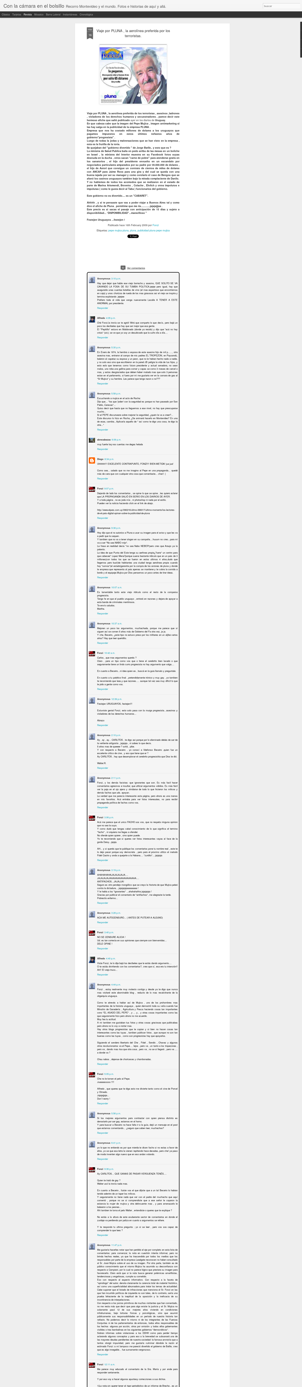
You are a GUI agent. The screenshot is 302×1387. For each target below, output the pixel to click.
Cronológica (86, 14)
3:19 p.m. (116, 869)
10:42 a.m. (109, 652)
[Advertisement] (198, 82)
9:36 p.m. (116, 527)
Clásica (6, 14)
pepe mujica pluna (118, 230)
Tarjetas (16, 14)
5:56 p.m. (116, 1113)
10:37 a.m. (116, 623)
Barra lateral (53, 14)
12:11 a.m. (109, 1364)
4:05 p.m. (110, 317)
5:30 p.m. (116, 347)
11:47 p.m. (116, 1244)
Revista (28, 14)
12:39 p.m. (116, 698)
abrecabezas (103, 439)
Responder (102, 307)
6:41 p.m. (116, 1142)
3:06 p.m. (109, 817)
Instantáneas (70, 14)
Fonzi (156, 225)
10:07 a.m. (116, 587)
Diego (100, 458)
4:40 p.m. (110, 958)
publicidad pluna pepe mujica (154, 230)
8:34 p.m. (109, 458)
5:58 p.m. (116, 393)
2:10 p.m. (116, 734)
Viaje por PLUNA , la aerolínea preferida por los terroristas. (133, 33)
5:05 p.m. (109, 1073)
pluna (133, 230)
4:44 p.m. (116, 984)
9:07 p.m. (109, 488)
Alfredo (101, 317)
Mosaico (39, 14)
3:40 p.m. (109, 932)
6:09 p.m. (116, 439)
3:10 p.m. (116, 278)
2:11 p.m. (116, 777)
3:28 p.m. (116, 912)
